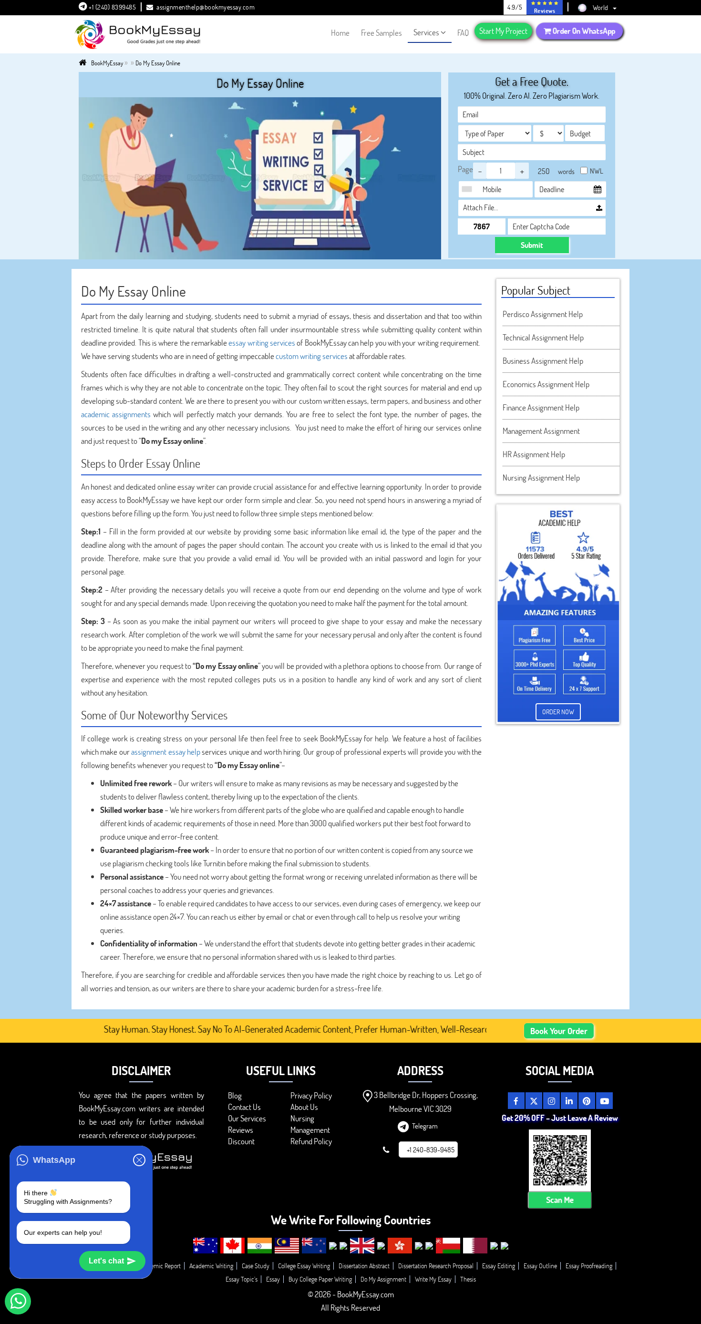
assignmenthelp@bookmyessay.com (205, 6)
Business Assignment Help (543, 360)
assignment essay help (165, 751)
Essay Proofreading (589, 1265)
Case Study (255, 1265)
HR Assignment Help (534, 454)
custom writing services (312, 355)
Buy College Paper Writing (320, 1278)
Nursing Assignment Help (541, 477)
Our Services (247, 1118)
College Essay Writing (304, 1265)
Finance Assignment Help (541, 407)
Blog (235, 1095)
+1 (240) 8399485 (111, 6)
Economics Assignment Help (546, 384)
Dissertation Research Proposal (436, 1265)
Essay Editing (498, 1265)
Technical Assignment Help (543, 337)
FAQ (463, 32)
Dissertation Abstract (364, 1265)
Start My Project (503, 30)
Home (340, 32)
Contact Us (244, 1106)
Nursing (302, 1118)
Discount (241, 1141)
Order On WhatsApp (583, 31)
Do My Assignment (383, 1278)
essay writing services (261, 342)
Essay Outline (540, 1265)
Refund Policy (311, 1141)
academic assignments (116, 414)
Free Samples (381, 32)
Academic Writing (211, 1265)
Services (426, 32)
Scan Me (560, 1199)
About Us (304, 1106)
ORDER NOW (558, 711)
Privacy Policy (311, 1095)
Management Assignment (541, 430)
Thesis (468, 1278)
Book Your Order (559, 1031)
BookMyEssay (107, 63)
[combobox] (469, 189)
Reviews (240, 1129)
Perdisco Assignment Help (543, 313)
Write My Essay (433, 1278)
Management (310, 1129)
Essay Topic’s (242, 1278)
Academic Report (159, 1265)
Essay (273, 1278)
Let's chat (106, 1261)
